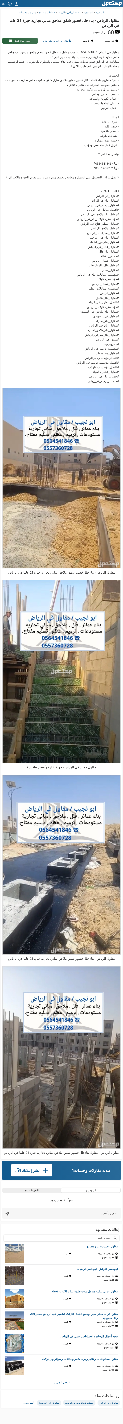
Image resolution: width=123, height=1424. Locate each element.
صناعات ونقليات (47, 12)
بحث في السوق (103, 1237)
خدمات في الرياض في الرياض (79, 1402)
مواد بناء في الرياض (108, 1402)
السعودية (88, 12)
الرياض (61, 12)
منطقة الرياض (74, 12)
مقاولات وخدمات (27, 12)
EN (3, 3)
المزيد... (29, 1402)
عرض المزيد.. (61, 1382)
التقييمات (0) (32, 1190)
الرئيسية (100, 12)
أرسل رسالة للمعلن (22, 40)
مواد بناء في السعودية (49, 1402)
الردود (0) (91, 1190)
